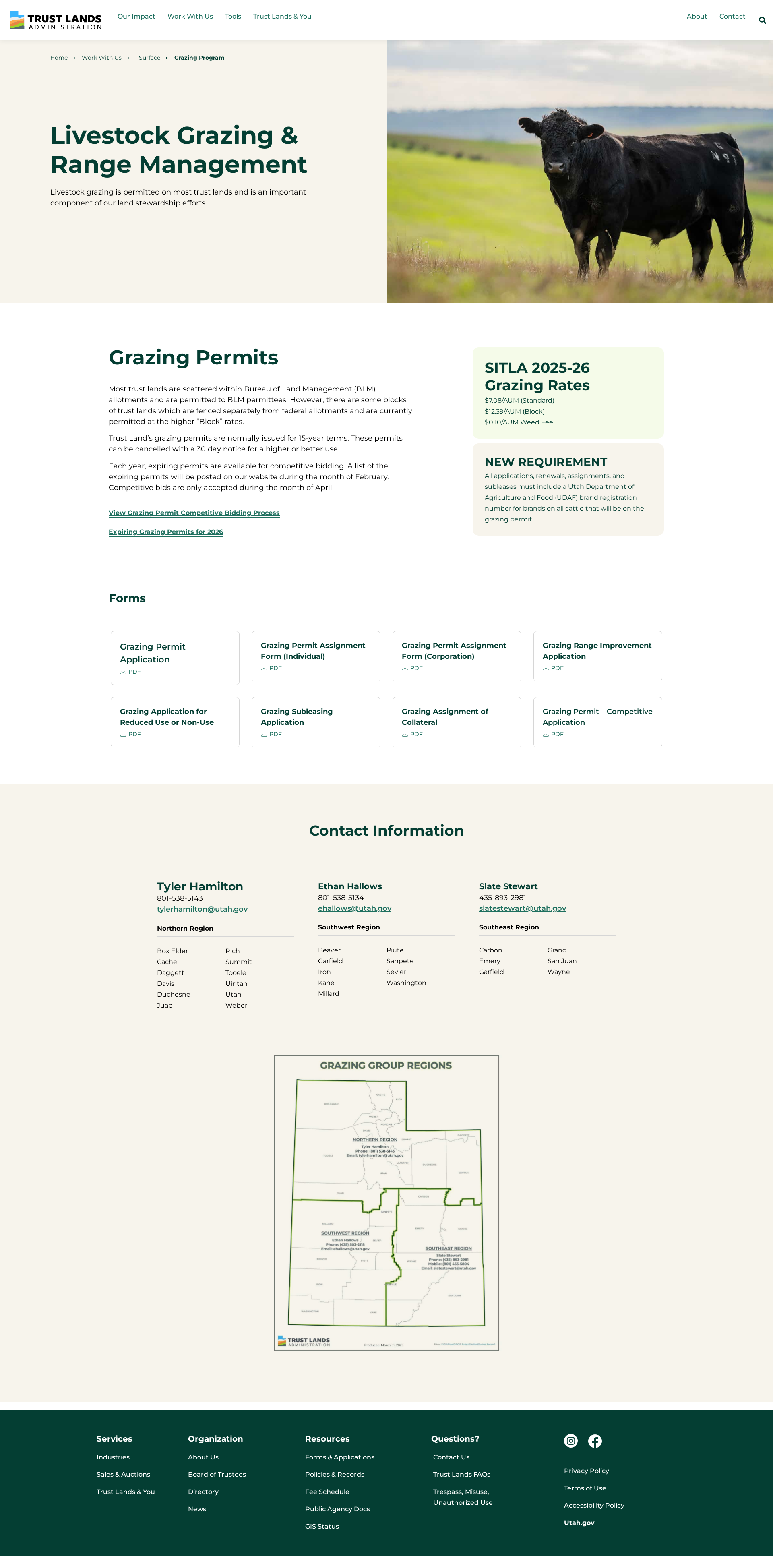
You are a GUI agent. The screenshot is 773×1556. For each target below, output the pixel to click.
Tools (233, 16)
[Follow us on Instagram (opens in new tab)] (571, 1441)
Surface (148, 57)
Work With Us (190, 16)
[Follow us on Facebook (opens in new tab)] (595, 1441)
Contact (732, 16)
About (697, 16)
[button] (762, 20)
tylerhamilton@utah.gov (202, 909)
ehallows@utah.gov (354, 908)
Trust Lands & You (282, 16)
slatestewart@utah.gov (522, 908)
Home (59, 57)
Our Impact (136, 16)
